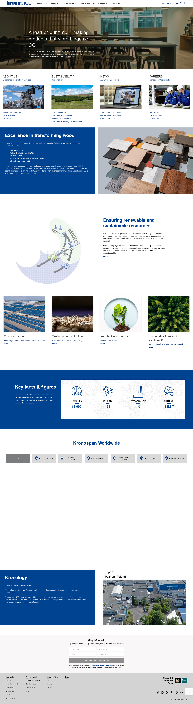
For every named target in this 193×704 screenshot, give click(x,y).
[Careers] (169, 96)
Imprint (28, 691)
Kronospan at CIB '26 (109, 118)
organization (87, 3)
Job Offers (153, 112)
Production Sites (46, 458)
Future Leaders (156, 115)
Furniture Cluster (11, 698)
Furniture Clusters (72, 458)
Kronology (7, 118)
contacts (115, 3)
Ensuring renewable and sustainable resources (25, 340)
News (67, 677)
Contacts (49, 684)
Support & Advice (53, 677)
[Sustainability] (72, 96)
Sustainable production (61, 115)
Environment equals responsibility (67, 340)
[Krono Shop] (185, 3)
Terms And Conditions (33, 680)
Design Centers (151, 458)
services (55, 3)
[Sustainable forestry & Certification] (168, 314)
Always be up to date (109, 79)
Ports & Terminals (177, 458)
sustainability (70, 3)
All (18, 458)
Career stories (155, 118)
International (168, 3)
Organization (10, 677)
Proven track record (108, 340)
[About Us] (23, 96)
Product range (9, 115)
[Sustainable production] (72, 314)
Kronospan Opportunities (160, 79)
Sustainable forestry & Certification (66, 121)
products (42, 3)
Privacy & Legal (31, 677)
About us (8, 680)
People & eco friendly (60, 118)
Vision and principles (12, 112)
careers (102, 3)
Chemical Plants (98, 458)
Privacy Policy (30, 687)
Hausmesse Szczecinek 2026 (113, 115)
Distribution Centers (124, 458)
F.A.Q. (48, 680)
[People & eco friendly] (120, 314)
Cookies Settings (31, 684)
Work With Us (10, 691)
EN (177, 3)
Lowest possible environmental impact (166, 343)
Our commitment (58, 112)
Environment (10, 687)
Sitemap (49, 687)
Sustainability (57, 79)
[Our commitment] (24, 314)
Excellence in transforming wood (17, 79)
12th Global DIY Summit (110, 112)
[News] (121, 96)
